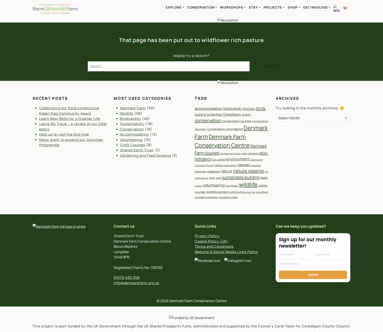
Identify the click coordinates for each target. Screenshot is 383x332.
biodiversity (232, 108)
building (200, 114)
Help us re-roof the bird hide (64, 134)
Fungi (209, 165)
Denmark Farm (133, 108)
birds (261, 108)
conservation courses (236, 121)
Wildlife (126, 113)
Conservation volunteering (225, 129)
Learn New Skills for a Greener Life (69, 118)
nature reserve (248, 171)
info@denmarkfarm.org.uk (136, 282)
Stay (253, 7)
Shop (293, 7)
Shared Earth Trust (137, 150)
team (264, 177)
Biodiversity (130, 118)
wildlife (248, 184)
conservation (208, 120)
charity (246, 115)
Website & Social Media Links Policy (226, 251)
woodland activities (206, 197)
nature (226, 171)
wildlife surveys (217, 192)
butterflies (214, 114)
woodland (262, 192)
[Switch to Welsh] (337, 9)
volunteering (214, 185)
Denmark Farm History (231, 153)
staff (218, 178)
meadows (213, 171)
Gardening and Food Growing (145, 155)
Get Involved (315, 7)
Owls (212, 178)
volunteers (231, 185)
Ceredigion (232, 114)
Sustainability (132, 123)
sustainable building (241, 177)
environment (237, 159)
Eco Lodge (218, 159)
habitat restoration (225, 165)
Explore (174, 7)
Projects (273, 7)
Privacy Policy (207, 235)
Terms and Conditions (214, 246)
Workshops (231, 7)
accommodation (208, 108)
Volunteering (131, 139)
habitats (243, 165)
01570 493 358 (127, 277)
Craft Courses (132, 144)
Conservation (200, 7)
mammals (200, 171)
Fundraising (200, 165)
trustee (198, 185)
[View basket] (345, 6)
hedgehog (256, 165)
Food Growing (256, 159)
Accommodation (134, 134)
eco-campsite (250, 153)
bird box (249, 108)
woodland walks (228, 197)
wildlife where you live (242, 192)
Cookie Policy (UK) (211, 241)
